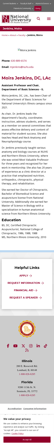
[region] (27, 430)
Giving (37, 8)
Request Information (24, 283)
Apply (23, 275)
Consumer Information (34, 408)
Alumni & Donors (42, 3)
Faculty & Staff (25, 3)
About (13, 35)
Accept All (27, 439)
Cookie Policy (17, 433)
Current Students (9, 3)
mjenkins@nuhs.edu (22, 67)
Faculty (21, 35)
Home (5, 35)
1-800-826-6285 (27, 374)
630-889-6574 (18, 60)
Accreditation (15, 408)
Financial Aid (23, 290)
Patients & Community (22, 8)
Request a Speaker (24, 297)
